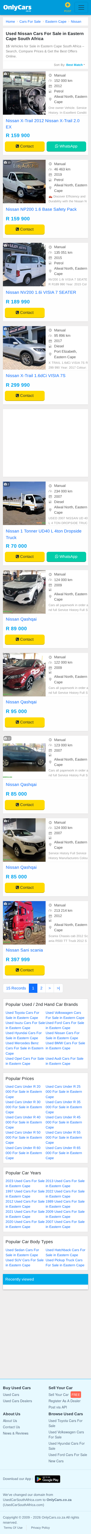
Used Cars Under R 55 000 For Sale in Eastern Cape (64, 1137)
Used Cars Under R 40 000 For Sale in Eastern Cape (24, 1122)
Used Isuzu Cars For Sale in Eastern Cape (25, 1025)
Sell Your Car (64, 1394)
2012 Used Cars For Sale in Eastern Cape (25, 1203)
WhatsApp (67, 146)
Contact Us (11, 1426)
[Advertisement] (45, 443)
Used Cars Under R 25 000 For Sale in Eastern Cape (64, 1092)
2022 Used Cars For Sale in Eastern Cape (65, 1193)
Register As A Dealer (65, 1400)
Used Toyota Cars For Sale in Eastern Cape (22, 1015)
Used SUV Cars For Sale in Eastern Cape (25, 1262)
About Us (10, 1420)
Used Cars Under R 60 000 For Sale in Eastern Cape (24, 1153)
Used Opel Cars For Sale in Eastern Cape (25, 1061)
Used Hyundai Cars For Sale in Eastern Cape (24, 1035)
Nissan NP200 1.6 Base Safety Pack (41, 209)
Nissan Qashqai (21, 619)
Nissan (76, 21)
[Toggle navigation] (81, 7)
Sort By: (68, 65)
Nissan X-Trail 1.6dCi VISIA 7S (36, 375)
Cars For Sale (30, 21)
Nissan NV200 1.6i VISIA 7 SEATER (41, 292)
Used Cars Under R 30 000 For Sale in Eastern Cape (24, 1107)
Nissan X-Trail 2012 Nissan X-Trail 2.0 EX (43, 123)
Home (10, 21)
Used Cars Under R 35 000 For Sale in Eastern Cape (64, 1107)
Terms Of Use (13, 1527)
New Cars (56, 1460)
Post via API (58, 1407)
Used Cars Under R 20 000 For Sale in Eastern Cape (24, 1092)
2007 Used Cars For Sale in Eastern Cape (65, 1224)
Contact (26, 146)
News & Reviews (15, 1433)
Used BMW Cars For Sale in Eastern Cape (65, 1045)
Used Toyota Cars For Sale (66, 1423)
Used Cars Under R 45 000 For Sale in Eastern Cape (64, 1122)
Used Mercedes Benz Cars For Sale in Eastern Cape (24, 1048)
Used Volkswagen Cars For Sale (66, 1434)
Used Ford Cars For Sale (68, 1454)
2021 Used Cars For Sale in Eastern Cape (25, 1214)
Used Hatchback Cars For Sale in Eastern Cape (65, 1252)
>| (58, 988)
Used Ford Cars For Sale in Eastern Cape (65, 1025)
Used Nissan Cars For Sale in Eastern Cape (63, 1035)
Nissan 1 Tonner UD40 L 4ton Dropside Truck (44, 534)
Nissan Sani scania (24, 950)
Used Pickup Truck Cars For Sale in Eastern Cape (65, 1262)
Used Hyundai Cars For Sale (67, 1446)
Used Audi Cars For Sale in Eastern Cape (64, 1061)
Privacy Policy (40, 1527)
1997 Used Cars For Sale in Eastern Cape (25, 1193)
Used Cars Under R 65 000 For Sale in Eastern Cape (64, 1153)
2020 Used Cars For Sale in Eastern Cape (25, 1224)
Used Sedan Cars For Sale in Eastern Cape (22, 1252)
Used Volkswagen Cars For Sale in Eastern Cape (65, 1015)
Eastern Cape (55, 21)
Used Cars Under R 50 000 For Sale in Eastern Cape (24, 1137)
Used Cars (11, 1394)
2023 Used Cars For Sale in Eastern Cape (25, 1183)
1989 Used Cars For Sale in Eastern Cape (65, 1203)
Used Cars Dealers (17, 1400)
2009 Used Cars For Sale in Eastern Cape (65, 1214)
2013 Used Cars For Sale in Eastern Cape (65, 1183)
